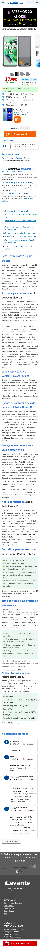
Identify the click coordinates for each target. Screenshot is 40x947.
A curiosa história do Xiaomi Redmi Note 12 (20, 236)
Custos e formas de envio (13, 929)
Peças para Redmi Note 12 (22, 112)
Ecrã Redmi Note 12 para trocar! (16, 211)
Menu (3, 2)
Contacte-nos (9, 908)
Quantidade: (14, 128)
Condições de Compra (12, 931)
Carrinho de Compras (37, 2)
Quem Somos (9, 911)
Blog (5, 913)
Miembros (33, 2)
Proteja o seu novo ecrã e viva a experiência (20, 233)
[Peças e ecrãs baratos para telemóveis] (15, 3)
